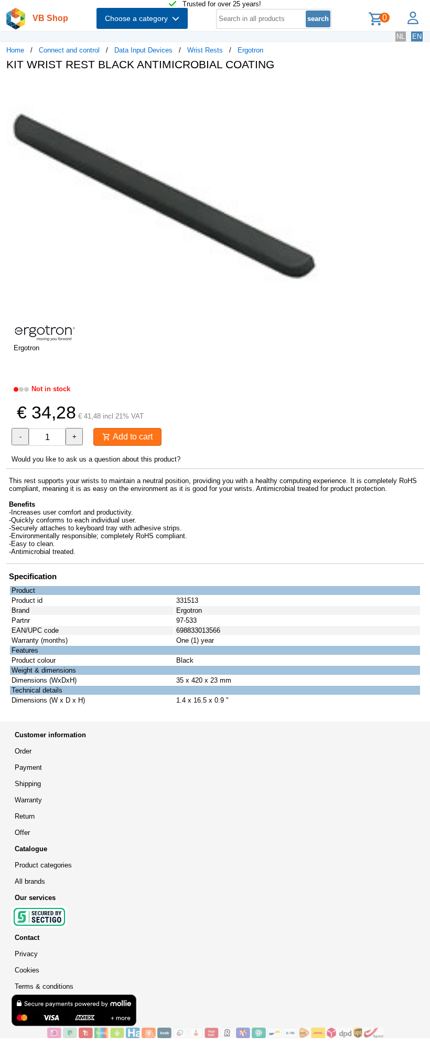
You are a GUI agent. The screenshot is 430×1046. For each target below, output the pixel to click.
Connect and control (69, 50)
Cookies (27, 970)
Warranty (28, 800)
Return (25, 816)
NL (400, 36)
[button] (311, 89)
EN (417, 36)
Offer (22, 832)
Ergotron (250, 50)
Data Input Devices (143, 50)
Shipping (28, 784)
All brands (30, 881)
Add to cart (132, 436)
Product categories (43, 865)
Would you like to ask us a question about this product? (96, 459)
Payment (28, 767)
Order (23, 751)
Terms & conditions (44, 986)
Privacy (26, 954)
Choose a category (138, 18)
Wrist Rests (205, 50)
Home (15, 50)
